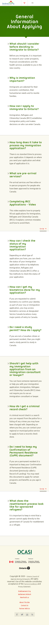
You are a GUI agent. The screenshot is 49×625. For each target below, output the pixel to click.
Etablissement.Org (24, 591)
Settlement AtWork (24, 594)
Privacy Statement (24, 586)
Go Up (42, 228)
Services (25, 3)
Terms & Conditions (30, 584)
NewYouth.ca (24, 597)
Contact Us (24, 605)
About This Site (25, 602)
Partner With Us (24, 608)
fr (32, 3)
